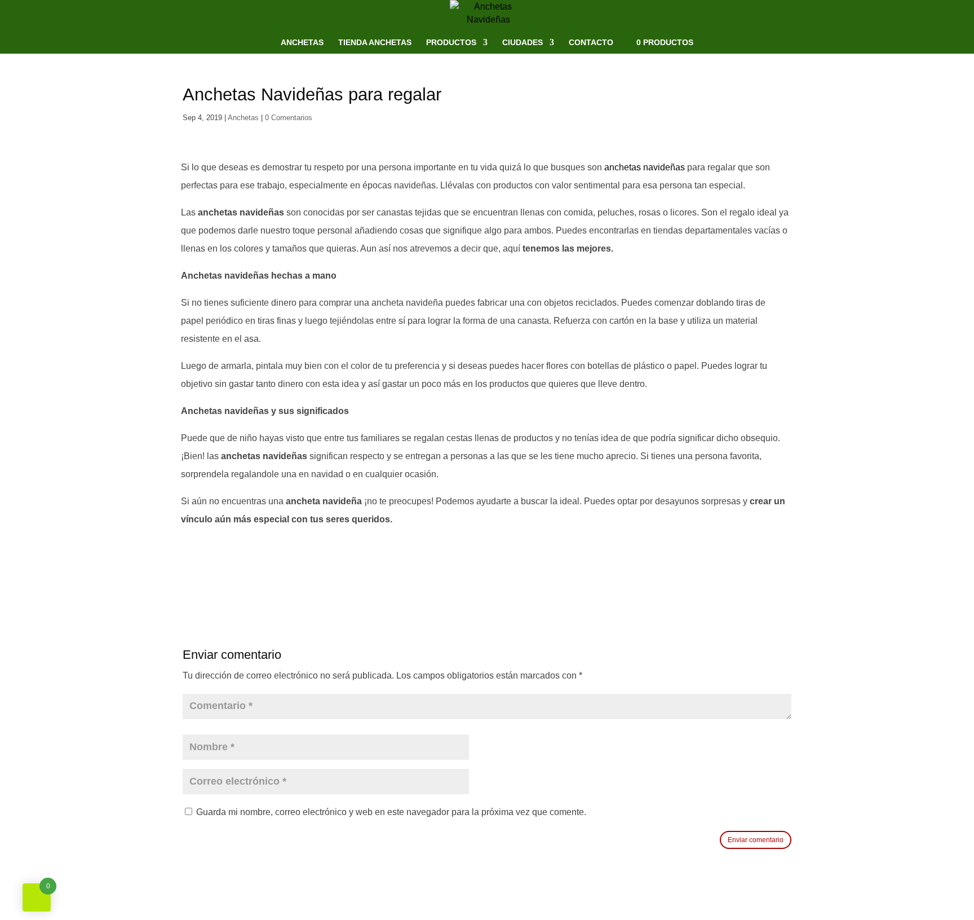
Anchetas (302, 42)
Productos (451, 42)
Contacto (591, 42)
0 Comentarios (288, 117)
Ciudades (522, 42)
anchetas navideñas (644, 167)
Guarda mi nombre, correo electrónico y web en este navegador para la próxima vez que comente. (391, 812)
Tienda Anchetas (374, 42)
